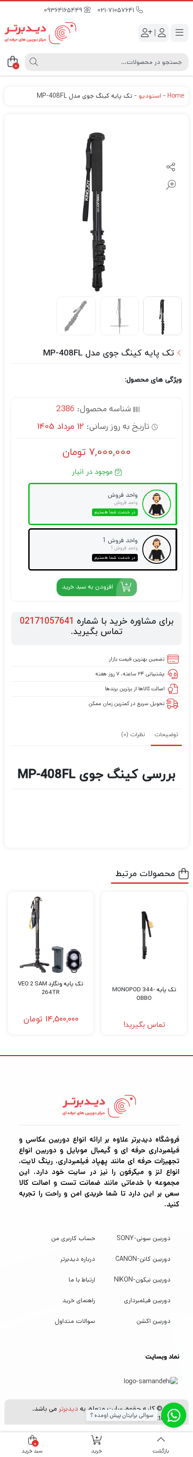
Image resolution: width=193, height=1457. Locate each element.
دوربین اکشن (153, 1321)
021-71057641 (116, 10)
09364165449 (64, 10)
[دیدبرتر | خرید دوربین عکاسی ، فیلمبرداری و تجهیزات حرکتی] (40, 33)
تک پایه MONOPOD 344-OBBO (144, 994)
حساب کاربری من (73, 1238)
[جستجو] (34, 62)
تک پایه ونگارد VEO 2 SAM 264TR (50, 988)
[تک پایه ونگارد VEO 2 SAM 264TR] (51, 934)
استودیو (150, 95)
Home (175, 95)
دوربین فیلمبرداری (147, 1300)
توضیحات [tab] (166, 735)
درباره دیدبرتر (77, 1259)
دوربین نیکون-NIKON (142, 1279)
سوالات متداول (75, 1321)
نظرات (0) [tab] (133, 735)
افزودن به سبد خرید (87, 586)
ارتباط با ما (82, 1279)
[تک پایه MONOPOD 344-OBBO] (144, 934)
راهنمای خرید (78, 1300)
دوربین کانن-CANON (143, 1259)
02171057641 (47, 621)
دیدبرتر (68, 1408)
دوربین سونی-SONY (144, 1238)
